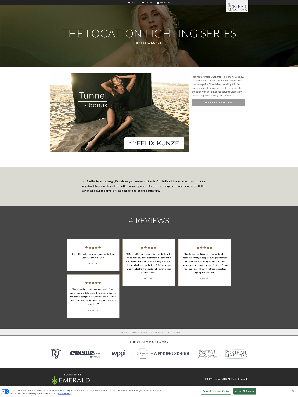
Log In (148, 2)
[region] (149, 391)
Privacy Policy (64, 393)
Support (165, 2)
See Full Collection (218, 102)
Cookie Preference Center (216, 391)
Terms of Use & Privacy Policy (133, 332)
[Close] (293, 391)
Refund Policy (158, 332)
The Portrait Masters (237, 7)
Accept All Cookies (244, 391)
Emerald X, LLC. (220, 379)
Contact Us (174, 332)
